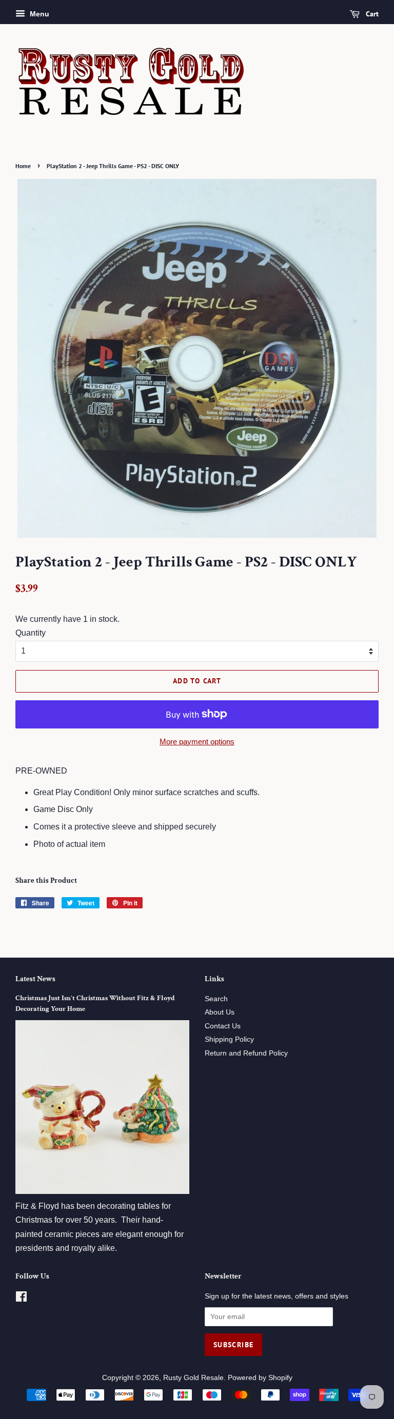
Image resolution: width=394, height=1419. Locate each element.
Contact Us (223, 1026)
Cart (371, 13)
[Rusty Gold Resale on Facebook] (21, 1299)
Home (23, 166)
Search (216, 999)
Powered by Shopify (260, 1378)
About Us (219, 1012)
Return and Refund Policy (246, 1053)
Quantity (30, 633)
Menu (38, 14)
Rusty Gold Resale (193, 1378)
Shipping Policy (229, 1039)
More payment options (197, 741)
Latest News (35, 979)
